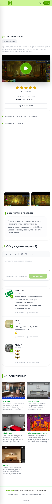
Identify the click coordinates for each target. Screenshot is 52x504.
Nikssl (30, 99)
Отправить (38, 276)
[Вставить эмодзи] (32, 254)
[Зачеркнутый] (15, 254)
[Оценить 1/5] (17, 88)
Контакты (26, 500)
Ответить (21, 312)
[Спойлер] (26, 254)
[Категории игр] (4, 2)
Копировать (34, 312)
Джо (17, 321)
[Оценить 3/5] (26, 88)
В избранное (27, 106)
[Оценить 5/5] (35, 88)
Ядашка (18, 345)
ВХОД (46, 3)
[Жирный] (6, 254)
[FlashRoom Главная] (9, 2)
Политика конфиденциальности (33, 494)
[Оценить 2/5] (22, 88)
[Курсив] (11, 254)
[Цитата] (21, 254)
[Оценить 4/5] (30, 88)
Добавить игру (13, 494)
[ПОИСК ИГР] (40, 3)
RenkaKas (19, 291)
